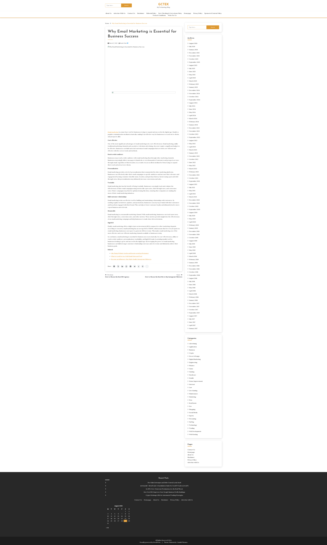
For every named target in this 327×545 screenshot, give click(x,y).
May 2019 (192, 250)
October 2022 (193, 159)
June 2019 (192, 247)
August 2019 (193, 241)
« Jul (107, 527)
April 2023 (192, 147)
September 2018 (194, 275)
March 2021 (193, 197)
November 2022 (194, 156)
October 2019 (193, 237)
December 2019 (194, 231)
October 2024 (193, 96)
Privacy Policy (197, 13)
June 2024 (192, 109)
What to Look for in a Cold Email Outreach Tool (126, 256)
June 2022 (192, 162)
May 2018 (192, 288)
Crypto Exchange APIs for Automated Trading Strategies (164, 495)
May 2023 (192, 143)
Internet (192, 384)
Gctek (163, 4)
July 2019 (192, 244)
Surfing (191, 422)
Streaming (192, 419)
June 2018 (192, 284)
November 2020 (194, 203)
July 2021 (192, 187)
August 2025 (193, 65)
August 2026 (193, 43)
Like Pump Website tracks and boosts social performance (130, 253)
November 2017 (194, 306)
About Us (108, 13)
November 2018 (194, 269)
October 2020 (193, 206)
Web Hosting (193, 434)
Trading (191, 428)
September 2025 (194, 62)
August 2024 (193, 103)
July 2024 (192, 106)
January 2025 (193, 87)
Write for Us (172, 15)
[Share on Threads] (142, 266)
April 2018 (192, 291)
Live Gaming (193, 390)
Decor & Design (194, 356)
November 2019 (194, 234)
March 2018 (193, 294)
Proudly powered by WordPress (150, 542)
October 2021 (193, 178)
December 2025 (194, 53)
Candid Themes (182, 542)
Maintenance (193, 394)
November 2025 (194, 56)
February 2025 (194, 84)
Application (193, 347)
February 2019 (194, 259)
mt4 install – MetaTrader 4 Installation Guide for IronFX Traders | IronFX (164, 486)
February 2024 (194, 122)
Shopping (192, 409)
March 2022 (193, 168)
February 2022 (194, 172)
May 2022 (192, 165)
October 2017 (193, 309)
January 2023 (193, 153)
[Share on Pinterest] (130, 266)
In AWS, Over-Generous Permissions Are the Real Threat (164, 489)
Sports (191, 416)
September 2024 (194, 100)
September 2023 (194, 137)
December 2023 (194, 128)
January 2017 (193, 328)
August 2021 (193, 184)
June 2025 (192, 71)
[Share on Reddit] (134, 266)
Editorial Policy (151, 13)
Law (190, 387)
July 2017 (192, 319)
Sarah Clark (123, 43)
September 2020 (194, 209)
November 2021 (194, 175)
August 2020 (193, 212)
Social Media (193, 412)
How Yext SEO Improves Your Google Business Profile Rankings (164, 492)
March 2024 (193, 118)
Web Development (195, 431)
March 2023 (193, 150)
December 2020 (194, 200)
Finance (191, 365)
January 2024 (193, 125)
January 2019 (193, 262)
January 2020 (193, 228)
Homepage (187, 13)
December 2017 (194, 303)
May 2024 (192, 112)
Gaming (191, 372)
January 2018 (193, 300)
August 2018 (193, 278)
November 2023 (194, 131)
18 (111, 518)
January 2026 (193, 49)
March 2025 (193, 81)
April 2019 (192, 253)
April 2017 (192, 325)
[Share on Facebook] (114, 266)
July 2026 (192, 46)
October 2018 (193, 272)
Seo (190, 406)
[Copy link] (147, 266)
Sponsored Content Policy (212, 13)
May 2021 (192, 190)
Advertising (193, 343)
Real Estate (193, 403)
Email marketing (113, 132)
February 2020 (194, 225)
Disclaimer (140, 13)
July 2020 (192, 215)
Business (192, 350)
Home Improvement (196, 381)
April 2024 (192, 115)
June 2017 (192, 322)
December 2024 (194, 90)
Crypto (191, 353)
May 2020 (192, 219)
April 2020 (192, 222)
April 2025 (192, 78)
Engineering (193, 362)
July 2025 (192, 68)
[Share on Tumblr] (138, 266)
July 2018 (192, 281)
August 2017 (193, 316)
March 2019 (193, 256)
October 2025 (193, 59)
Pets (190, 400)
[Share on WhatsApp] (126, 266)
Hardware (192, 375)
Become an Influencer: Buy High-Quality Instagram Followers (131, 259)
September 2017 (194, 313)
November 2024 (194, 93)
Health (191, 378)
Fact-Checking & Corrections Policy (170, 13)
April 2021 (192, 194)
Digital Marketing (195, 359)
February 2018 (193, 297)
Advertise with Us (119, 13)
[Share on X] (118, 266)
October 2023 (193, 134)
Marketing (192, 397)
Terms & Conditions (159, 15)
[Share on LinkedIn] (122, 266)
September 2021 (194, 181)
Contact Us (131, 13)
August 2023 (193, 140)
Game (191, 369)
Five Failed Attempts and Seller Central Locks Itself (164, 482)
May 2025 (192, 75)
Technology (193, 425)
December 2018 (194, 266)
